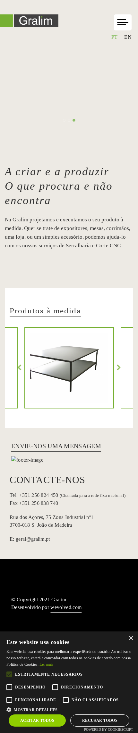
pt (114, 37)
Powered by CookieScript (108, 729)
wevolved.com (66, 607)
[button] (69, 709)
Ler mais (46, 664)
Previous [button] (19, 368)
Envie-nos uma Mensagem (56, 445)
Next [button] (119, 368)
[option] (69, 89)
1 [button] (64, 120)
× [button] (130, 638)
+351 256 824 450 (71, 495)
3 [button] (74, 120)
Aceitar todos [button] (37, 720)
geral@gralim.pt (33, 539)
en (128, 37)
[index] (29, 25)
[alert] (69, 682)
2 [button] (69, 120)
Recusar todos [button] (99, 720)
